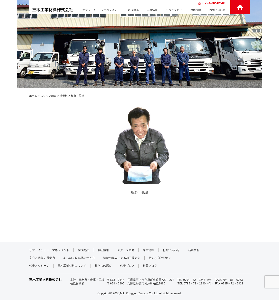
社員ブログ (150, 265)
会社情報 (152, 9)
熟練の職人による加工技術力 (121, 257)
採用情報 (195, 9)
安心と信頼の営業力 (42, 257)
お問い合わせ (217, 9)
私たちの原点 (103, 265)
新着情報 (194, 250)
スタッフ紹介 (174, 9)
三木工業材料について (72, 265)
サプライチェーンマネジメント (101, 9)
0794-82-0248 (213, 3)
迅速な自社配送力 (160, 257)
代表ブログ (127, 265)
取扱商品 (133, 9)
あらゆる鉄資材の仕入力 (79, 257)
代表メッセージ (39, 265)
